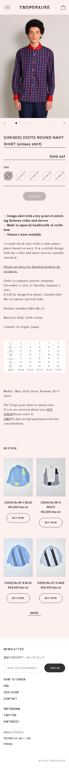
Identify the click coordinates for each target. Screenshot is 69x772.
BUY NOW (18, 518)
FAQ (6, 685)
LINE (7, 419)
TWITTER (10, 715)
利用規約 (8, 743)
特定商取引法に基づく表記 (17, 738)
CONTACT (10, 698)
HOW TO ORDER (15, 679)
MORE (35, 613)
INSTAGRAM (12, 708)
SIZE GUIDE (11, 692)
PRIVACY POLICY (14, 732)
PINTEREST (11, 721)
